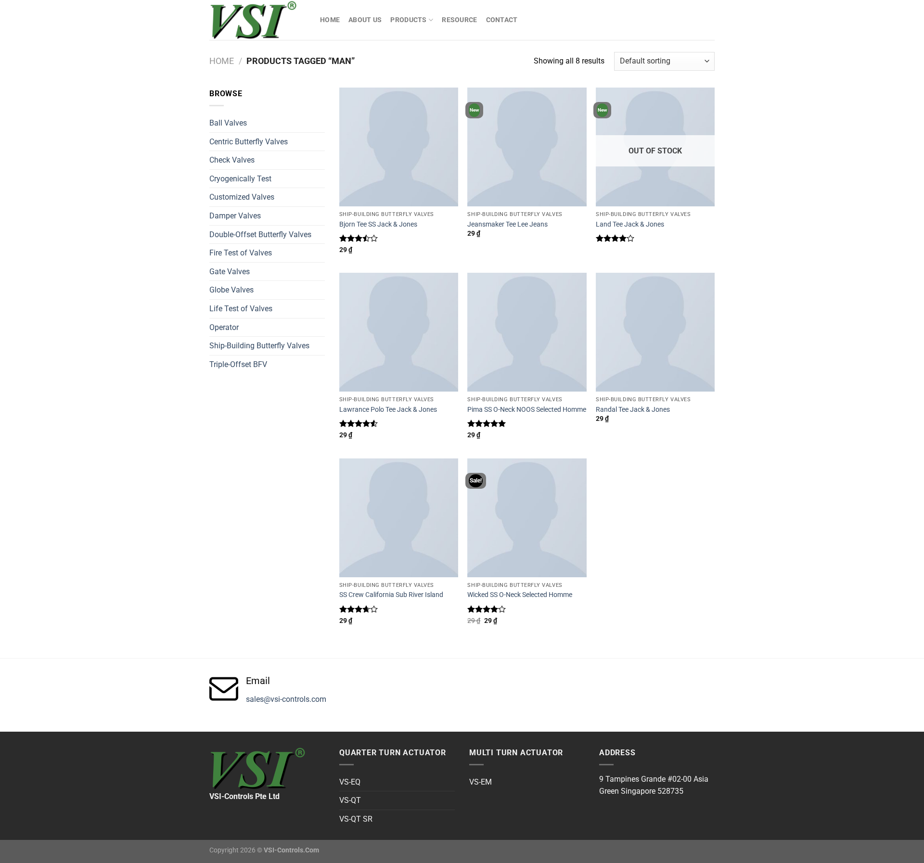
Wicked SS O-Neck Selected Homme (519, 595)
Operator (224, 327)
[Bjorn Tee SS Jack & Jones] (398, 147)
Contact (502, 20)
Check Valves (232, 160)
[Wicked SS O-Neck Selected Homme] (526, 517)
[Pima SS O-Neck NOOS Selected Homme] (526, 332)
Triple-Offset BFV (238, 364)
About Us (365, 20)
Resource (459, 20)
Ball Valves (228, 122)
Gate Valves (229, 271)
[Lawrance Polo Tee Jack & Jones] (398, 332)
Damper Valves (235, 215)
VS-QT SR (355, 819)
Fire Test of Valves (240, 252)
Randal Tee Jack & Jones (633, 410)
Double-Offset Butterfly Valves (260, 234)
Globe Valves (231, 289)
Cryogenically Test (240, 178)
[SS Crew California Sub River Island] (398, 517)
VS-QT (350, 800)
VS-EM (480, 782)
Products (408, 20)
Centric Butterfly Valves (248, 141)
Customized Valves (241, 197)
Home (330, 20)
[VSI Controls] (257, 20)
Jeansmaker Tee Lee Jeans (507, 224)
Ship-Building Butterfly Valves (259, 345)
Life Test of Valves (240, 308)
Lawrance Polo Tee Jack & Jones (388, 410)
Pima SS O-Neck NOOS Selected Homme (526, 410)
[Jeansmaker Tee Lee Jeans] (526, 147)
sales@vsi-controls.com (286, 699)
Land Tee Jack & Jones (630, 224)
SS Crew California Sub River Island (391, 595)
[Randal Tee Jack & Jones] (655, 332)
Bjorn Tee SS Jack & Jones (378, 224)
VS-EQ (349, 782)
